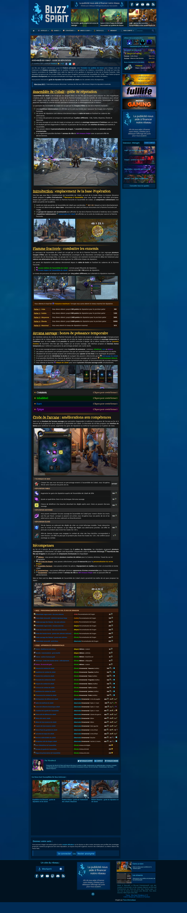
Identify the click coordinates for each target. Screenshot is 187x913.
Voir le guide (151, 50)
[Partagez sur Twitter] (70, 64)
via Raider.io (151, 38)
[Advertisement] (99, 4)
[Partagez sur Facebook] (66, 64)
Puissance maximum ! (62, 304)
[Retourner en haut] (93, 894)
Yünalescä (54, 64)
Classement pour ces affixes (139, 46)
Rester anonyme (86, 853)
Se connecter (64, 853)
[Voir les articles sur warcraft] (35, 37)
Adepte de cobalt (62, 362)
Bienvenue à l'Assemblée (74, 197)
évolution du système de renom (92, 68)
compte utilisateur (68, 844)
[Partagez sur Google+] (74, 64)
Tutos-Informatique (129, 900)
